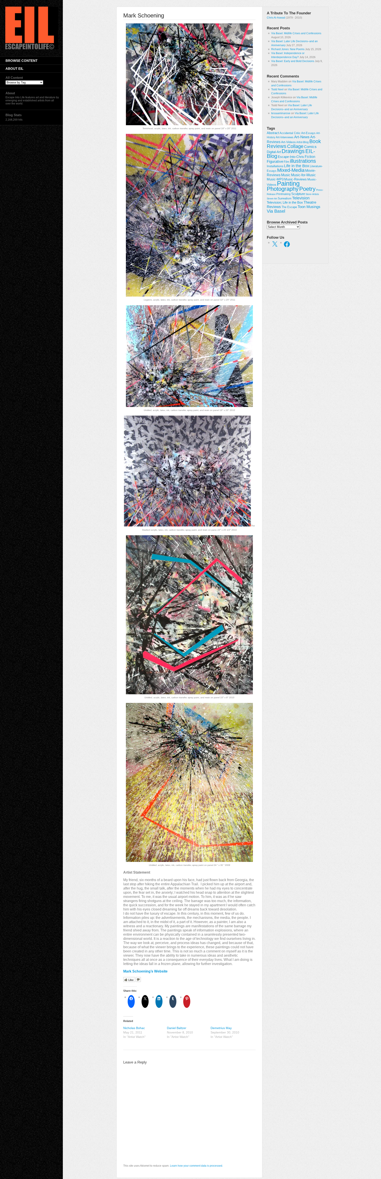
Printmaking (283, 194)
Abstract (273, 133)
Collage (295, 146)
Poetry (307, 188)
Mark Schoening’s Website (145, 971)
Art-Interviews (284, 137)
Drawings (293, 151)
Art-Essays (308, 133)
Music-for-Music (303, 175)
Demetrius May (221, 1028)
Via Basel (276, 211)
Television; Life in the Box (285, 202)
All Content (14, 77)
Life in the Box (296, 166)
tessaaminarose (280, 113)
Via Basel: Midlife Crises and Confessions (296, 33)
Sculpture (298, 194)
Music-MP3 (275, 179)
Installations (275, 166)
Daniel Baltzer (176, 1028)
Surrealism (284, 198)
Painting (288, 183)
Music (285, 175)
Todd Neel (277, 89)
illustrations (303, 161)
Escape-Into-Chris (291, 157)
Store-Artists (312, 194)
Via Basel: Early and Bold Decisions (292, 61)
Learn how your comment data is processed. (196, 1165)
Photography (283, 189)
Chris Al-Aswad (276, 17)
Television (301, 198)
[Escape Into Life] (31, 48)
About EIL (14, 68)
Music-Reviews (295, 179)
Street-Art (272, 198)
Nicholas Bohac (134, 1028)
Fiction (310, 157)
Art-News (302, 137)
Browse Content (21, 60)
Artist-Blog (302, 142)
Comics (310, 146)
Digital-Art (274, 152)
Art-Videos (288, 142)
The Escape (289, 207)
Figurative (275, 161)
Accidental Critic (290, 133)
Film (286, 161)
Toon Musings (309, 206)
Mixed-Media (290, 170)
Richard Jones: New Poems (287, 49)
